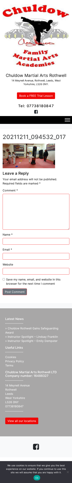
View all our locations (22, 421)
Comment (10, 190)
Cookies (10, 357)
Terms (9, 365)
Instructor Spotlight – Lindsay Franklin (33, 336)
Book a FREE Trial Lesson (36, 95)
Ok (36, 477)
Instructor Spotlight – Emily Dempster (32, 341)
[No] (67, 472)
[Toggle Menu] (67, 120)
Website (8, 264)
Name (8, 234)
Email (7, 249)
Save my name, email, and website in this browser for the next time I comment (33, 281)
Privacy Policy (14, 361)
